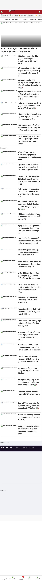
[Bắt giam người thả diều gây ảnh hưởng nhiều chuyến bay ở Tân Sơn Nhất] (9, 60)
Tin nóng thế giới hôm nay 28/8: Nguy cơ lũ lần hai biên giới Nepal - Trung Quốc (29, 336)
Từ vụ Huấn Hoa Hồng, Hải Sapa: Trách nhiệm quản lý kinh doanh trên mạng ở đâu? (29, 72)
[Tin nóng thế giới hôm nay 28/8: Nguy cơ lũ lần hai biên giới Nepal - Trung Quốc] (9, 336)
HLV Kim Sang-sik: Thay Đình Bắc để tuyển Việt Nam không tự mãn (19, 49)
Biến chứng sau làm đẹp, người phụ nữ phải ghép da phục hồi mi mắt (28, 252)
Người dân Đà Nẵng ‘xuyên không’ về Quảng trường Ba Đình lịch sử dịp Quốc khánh (29, 95)
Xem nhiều (14, 15)
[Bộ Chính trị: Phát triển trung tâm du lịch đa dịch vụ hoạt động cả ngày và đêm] (9, 205)
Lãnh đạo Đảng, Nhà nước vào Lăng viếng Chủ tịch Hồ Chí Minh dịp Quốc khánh (29, 140)
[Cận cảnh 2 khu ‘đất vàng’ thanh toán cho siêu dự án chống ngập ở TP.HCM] (9, 129)
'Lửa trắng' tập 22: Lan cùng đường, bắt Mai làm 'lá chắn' (28, 370)
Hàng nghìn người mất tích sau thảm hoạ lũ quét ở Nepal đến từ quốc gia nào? (29, 430)
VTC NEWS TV (16, 19)
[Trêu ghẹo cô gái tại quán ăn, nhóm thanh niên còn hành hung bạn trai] (9, 383)
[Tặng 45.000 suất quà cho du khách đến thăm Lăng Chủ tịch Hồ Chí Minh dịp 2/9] (9, 229)
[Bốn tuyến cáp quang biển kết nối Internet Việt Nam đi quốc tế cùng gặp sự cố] (9, 242)
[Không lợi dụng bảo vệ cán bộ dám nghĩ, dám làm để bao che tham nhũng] (9, 118)
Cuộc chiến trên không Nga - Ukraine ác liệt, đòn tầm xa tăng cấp (29, 323)
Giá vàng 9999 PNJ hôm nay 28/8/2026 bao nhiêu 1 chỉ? (29, 393)
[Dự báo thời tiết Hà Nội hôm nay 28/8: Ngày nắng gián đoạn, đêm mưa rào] (9, 360)
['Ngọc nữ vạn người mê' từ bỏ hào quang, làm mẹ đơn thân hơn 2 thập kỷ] (9, 265)
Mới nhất (5, 15)
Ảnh (25, 448)
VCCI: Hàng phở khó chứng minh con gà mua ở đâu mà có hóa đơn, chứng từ (29, 84)
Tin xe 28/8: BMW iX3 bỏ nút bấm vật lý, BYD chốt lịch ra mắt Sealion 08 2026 (29, 347)
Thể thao (33, 19)
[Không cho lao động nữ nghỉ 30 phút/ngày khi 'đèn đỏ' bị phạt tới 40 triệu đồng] (9, 288)
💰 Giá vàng (22, 15)
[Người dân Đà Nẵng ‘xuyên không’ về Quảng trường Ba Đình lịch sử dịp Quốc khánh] (9, 95)
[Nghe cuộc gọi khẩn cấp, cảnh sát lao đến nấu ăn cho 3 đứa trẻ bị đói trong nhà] (9, 192)
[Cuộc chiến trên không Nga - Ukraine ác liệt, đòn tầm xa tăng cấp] (9, 324)
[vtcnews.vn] (2, 20)
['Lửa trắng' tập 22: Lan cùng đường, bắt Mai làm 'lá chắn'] (9, 372)
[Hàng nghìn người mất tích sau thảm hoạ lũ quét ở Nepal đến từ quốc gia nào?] (9, 430)
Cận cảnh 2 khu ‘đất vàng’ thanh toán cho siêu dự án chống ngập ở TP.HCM (29, 127)
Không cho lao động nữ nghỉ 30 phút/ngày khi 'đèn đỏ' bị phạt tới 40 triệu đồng (29, 288)
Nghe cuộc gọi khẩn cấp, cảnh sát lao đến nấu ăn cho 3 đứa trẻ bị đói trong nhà (28, 192)
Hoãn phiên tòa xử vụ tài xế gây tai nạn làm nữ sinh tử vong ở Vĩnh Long (29, 105)
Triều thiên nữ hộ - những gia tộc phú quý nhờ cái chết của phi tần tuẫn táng (29, 275)
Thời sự (7, 19)
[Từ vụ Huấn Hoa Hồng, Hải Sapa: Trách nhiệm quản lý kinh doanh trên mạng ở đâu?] (9, 72)
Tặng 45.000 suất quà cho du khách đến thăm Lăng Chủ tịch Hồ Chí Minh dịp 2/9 (28, 229)
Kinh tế (25, 19)
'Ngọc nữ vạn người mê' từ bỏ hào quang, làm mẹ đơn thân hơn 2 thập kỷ (29, 264)
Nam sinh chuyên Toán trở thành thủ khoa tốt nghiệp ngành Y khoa (29, 311)
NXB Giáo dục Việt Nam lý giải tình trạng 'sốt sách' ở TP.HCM (29, 417)
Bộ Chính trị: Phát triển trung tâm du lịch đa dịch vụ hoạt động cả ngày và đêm (28, 205)
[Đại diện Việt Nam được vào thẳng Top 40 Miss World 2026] (9, 301)
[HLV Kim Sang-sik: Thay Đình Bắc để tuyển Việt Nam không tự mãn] (21, 34)
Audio (31, 448)
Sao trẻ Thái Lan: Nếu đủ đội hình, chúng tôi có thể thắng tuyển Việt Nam (28, 405)
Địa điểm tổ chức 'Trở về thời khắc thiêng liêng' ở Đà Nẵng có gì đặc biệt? (28, 167)
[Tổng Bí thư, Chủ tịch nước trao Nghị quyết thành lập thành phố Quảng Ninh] (9, 156)
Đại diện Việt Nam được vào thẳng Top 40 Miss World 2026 (28, 299)
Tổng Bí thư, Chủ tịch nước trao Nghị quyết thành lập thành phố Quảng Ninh (29, 156)
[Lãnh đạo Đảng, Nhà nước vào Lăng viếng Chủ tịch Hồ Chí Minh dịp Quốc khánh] (9, 140)
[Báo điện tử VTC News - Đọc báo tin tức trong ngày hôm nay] (12, 12)
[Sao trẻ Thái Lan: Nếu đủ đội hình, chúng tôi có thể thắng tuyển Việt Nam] (9, 406)
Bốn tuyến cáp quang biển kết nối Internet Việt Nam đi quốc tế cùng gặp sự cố (29, 240)
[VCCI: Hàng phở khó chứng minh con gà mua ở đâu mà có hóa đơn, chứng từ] (9, 84)
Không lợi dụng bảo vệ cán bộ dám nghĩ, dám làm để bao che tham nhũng (29, 116)
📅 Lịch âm (30, 15)
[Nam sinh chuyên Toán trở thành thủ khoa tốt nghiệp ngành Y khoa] (9, 312)
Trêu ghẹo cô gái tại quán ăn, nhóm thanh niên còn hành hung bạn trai (28, 382)
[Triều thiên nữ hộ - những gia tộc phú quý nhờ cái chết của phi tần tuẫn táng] (9, 277)
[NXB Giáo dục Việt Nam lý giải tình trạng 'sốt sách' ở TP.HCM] (9, 418)
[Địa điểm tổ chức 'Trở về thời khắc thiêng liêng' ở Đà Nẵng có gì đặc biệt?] (9, 168)
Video (18, 448)
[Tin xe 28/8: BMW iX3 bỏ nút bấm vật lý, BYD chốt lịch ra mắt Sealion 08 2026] (9, 348)
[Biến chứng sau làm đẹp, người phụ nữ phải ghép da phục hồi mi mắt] (9, 253)
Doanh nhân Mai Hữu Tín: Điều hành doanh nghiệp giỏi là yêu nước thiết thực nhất (29, 180)
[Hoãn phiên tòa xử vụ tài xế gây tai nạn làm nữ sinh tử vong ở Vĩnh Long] (9, 106)
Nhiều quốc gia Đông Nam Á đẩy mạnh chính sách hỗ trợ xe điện (29, 216)
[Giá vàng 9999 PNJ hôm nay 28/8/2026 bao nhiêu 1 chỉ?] (9, 395)
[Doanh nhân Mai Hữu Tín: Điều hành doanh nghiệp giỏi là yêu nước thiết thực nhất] (9, 180)
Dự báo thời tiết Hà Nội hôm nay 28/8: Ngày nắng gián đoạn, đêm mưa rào (28, 359)
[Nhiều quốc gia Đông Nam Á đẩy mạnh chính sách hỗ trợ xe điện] (9, 217)
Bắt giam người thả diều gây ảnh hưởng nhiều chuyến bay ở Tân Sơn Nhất (28, 60)
